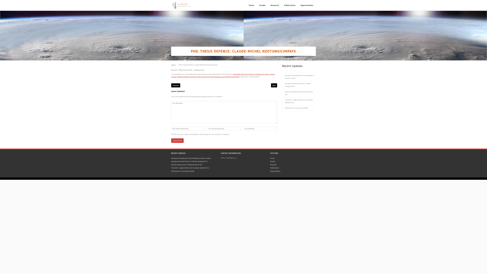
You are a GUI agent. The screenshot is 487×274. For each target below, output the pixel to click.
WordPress (208, 178)
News (202, 70)
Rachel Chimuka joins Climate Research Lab (299, 93)
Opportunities (275, 171)
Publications (274, 168)
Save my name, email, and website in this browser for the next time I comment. (201, 134)
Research (273, 165)
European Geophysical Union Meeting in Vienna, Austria (299, 76)
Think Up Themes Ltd (188, 178)
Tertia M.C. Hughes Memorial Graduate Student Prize (299, 101)
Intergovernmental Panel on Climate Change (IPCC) (298, 84)
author (175, 70)
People (272, 161)
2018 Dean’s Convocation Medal (296, 108)
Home (173, 65)
